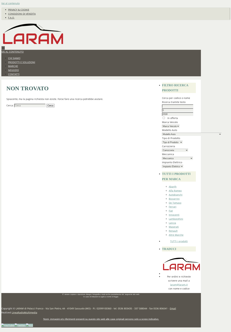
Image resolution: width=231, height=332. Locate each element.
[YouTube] (8, 325)
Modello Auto (169, 130)
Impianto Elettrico (172, 162)
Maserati (174, 226)
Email (173, 308)
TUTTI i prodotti (179, 241)
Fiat (171, 210)
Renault (173, 230)
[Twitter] (20, 325)
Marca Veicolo (170, 122)
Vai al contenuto (10, 3)
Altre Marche (176, 234)
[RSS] (29, 325)
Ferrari (172, 206)
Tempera (179, 329)
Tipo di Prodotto (171, 138)
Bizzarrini (174, 198)
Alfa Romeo (175, 190)
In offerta (172, 118)
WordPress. (192, 329)
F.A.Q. (11, 17)
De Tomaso (175, 202)
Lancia (172, 222)
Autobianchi (175, 194)
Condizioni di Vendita (22, 13)
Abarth (173, 186)
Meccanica (168, 154)
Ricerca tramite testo (174, 102)
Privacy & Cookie (18, 9)
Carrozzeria (168, 146)
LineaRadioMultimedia (24, 312)
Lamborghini (176, 218)
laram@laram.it (179, 284)
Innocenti (174, 214)
